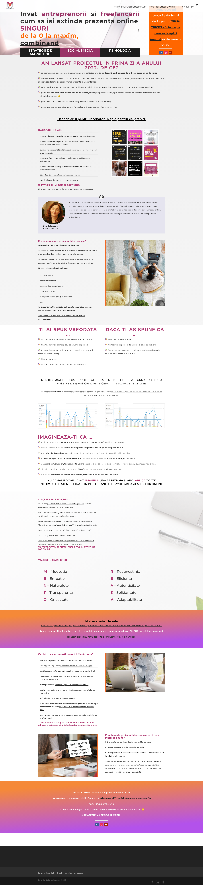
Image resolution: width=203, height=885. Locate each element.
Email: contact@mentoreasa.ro (70, 873)
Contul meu (188, 7)
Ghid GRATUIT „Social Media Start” (130, 7)
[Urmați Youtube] (170, 52)
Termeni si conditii (46, 873)
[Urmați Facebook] (161, 52)
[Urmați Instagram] (166, 52)
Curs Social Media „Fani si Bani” (164, 7)
